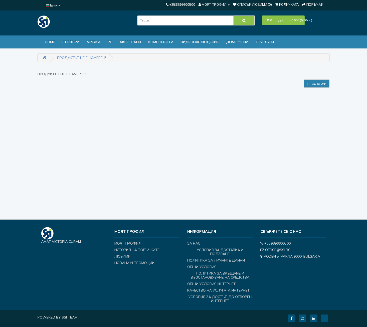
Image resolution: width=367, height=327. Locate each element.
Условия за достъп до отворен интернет (220, 299)
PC (110, 42)
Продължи (316, 83)
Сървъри (70, 42)
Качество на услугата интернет (218, 290)
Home (50, 42)
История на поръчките (137, 250)
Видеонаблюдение (200, 42)
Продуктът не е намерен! (81, 57)
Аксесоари (130, 42)
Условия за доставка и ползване (220, 252)
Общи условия (201, 267)
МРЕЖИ (93, 42)
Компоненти (160, 42)
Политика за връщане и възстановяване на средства (220, 275)
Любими (122, 256)
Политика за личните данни (216, 260)
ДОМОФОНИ (237, 42)
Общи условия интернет (211, 284)
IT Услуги (265, 42)
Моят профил (127, 243)
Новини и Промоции (134, 263)
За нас (193, 243)
